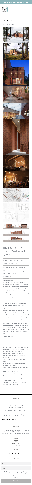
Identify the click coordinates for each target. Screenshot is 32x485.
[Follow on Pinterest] (22, 453)
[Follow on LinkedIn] (16, 453)
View (11, 276)
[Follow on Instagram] (19, 453)
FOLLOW (16, 449)
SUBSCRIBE (16, 459)
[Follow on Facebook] (10, 453)
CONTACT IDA (16, 398)
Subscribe (16, 481)
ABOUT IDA (16, 426)
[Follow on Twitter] (13, 453)
